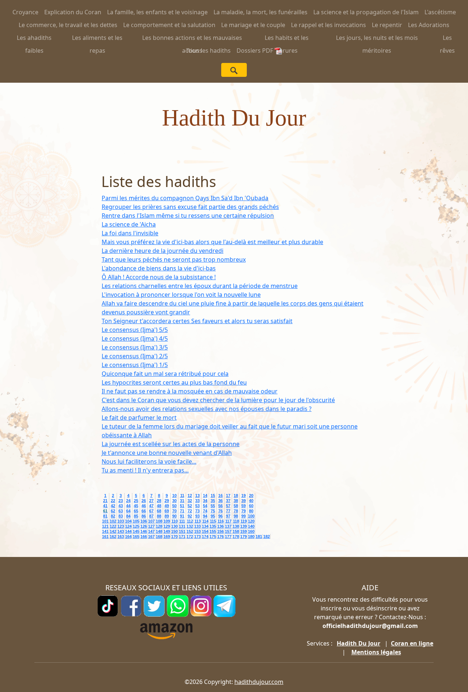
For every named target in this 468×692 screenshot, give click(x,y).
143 (120, 531)
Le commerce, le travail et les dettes (68, 25)
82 (113, 516)
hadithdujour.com (258, 682)
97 (228, 516)
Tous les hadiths (208, 50)
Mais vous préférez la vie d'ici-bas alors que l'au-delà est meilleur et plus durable (212, 242)
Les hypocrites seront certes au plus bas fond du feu (174, 382)
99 (243, 516)
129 (166, 526)
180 (251, 536)
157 (228, 531)
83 (120, 516)
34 (205, 500)
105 (136, 521)
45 (136, 506)
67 (151, 511)
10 (174, 495)
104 (128, 521)
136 (220, 526)
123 (120, 526)
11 (182, 495)
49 (167, 506)
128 (159, 526)
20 (251, 495)
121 (105, 526)
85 (136, 516)
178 (236, 536)
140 (251, 526)
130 (174, 526)
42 (113, 506)
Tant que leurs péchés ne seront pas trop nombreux (174, 259)
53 (197, 506)
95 (213, 516)
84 (128, 516)
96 (220, 516)
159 (243, 531)
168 (159, 536)
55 (213, 506)
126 (143, 526)
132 (189, 526)
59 (243, 506)
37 (228, 500)
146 (143, 531)
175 (213, 536)
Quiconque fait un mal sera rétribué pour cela (165, 374)
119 (244, 521)
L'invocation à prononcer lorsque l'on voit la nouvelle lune (181, 295)
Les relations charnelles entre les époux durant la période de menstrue (200, 286)
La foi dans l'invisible (130, 233)
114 (205, 521)
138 (236, 526)
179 (243, 536)
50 (174, 506)
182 (266, 536)
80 (251, 511)
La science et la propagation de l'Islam (366, 12)
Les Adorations (428, 25)
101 (105, 521)
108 (159, 521)
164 (128, 536)
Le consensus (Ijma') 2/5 (135, 356)
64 (128, 511)
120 (251, 521)
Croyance (25, 12)
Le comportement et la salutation (169, 25)
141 (105, 531)
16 (220, 495)
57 (228, 506)
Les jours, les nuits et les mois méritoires (377, 39)
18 (236, 495)
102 (113, 521)
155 (213, 531)
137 (228, 526)
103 (120, 521)
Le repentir (387, 25)
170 (174, 536)
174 (205, 536)
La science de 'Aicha (129, 224)
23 (120, 500)
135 (213, 526)
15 (213, 495)
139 (243, 526)
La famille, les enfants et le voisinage (157, 12)
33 (197, 500)
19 (243, 495)
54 (205, 506)
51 (182, 506)
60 (251, 506)
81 (105, 516)
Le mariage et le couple (253, 25)
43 (120, 506)
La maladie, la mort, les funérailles (260, 12)
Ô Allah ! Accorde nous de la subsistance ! (159, 277)
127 (151, 526)
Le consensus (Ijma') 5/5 (135, 330)
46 (143, 506)
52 (190, 506)
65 (136, 511)
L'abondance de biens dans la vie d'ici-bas (159, 268)
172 (189, 536)
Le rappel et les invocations (328, 25)
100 (251, 516)
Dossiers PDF (256, 50)
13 (197, 495)
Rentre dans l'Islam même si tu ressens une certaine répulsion (188, 216)
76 (220, 511)
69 (167, 511)
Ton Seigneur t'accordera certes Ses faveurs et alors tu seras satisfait (197, 321)
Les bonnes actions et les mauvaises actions (192, 39)
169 (166, 536)
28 (159, 500)
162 (113, 536)
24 (128, 500)
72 (190, 511)
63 (120, 511)
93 (197, 516)
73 (197, 511)
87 (151, 516)
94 (205, 516)
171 (182, 536)
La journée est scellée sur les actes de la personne (170, 444)
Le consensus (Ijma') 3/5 (135, 347)
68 (159, 511)
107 (151, 521)
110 (174, 521)
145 (136, 531)
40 (251, 500)
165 (136, 536)
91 (182, 516)
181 (259, 536)
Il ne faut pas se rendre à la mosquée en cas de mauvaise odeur (190, 391)
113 (198, 521)
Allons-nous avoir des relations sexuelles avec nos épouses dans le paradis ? (207, 409)
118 (236, 521)
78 (236, 511)
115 (213, 521)
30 (174, 500)
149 (166, 531)
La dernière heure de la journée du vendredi (162, 251)
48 (159, 506)
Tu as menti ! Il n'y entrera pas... (145, 470)
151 (182, 531)
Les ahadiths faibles (34, 39)
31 (182, 500)
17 (228, 495)
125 (136, 526)
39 (243, 500)
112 (190, 521)
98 (236, 516)
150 (174, 531)
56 (220, 506)
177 (228, 536)
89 (167, 516)
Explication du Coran (72, 12)
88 (159, 516)
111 (182, 521)
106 (143, 521)
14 (205, 495)
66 (143, 511)
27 (151, 500)
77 (228, 511)
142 (113, 531)
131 (182, 526)
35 (213, 500)
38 (236, 500)
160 (251, 531)
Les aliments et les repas (97, 39)
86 (143, 516)
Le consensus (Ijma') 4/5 (135, 338)
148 (159, 531)
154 (205, 531)
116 (221, 521)
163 (120, 536)
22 (113, 500)
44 (128, 506)
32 (190, 500)
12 (190, 495)
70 (174, 511)
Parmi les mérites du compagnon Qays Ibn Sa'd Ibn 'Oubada (185, 198)
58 (236, 506)
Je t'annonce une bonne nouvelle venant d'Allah (167, 453)
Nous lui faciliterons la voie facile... (149, 461)
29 (167, 500)
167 (151, 536)
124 (128, 526)
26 (143, 500)
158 (236, 531)
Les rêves (447, 39)
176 (220, 536)
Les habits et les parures (287, 39)
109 (166, 521)
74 (205, 511)
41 (105, 506)
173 (197, 536)
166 (143, 536)
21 (105, 500)
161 (105, 536)
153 (197, 531)
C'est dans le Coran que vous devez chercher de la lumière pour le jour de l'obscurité (218, 400)
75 (213, 511)
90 (174, 516)
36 (220, 500)
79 (243, 511)
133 (197, 526)
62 (113, 511)
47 (151, 506)
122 (113, 526)
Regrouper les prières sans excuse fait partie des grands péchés (190, 207)
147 (151, 531)
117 (228, 521)
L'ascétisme (440, 12)
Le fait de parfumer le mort (139, 418)
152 (189, 531)
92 (190, 516)
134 (205, 526)
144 (128, 531)
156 (220, 531)
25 (136, 500)
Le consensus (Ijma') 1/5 (135, 365)
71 (182, 511)
